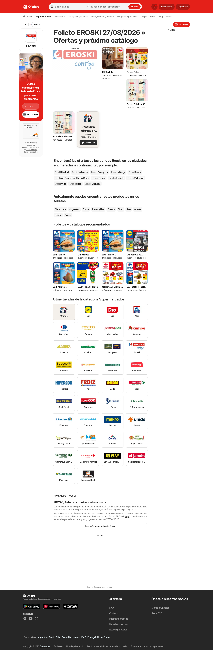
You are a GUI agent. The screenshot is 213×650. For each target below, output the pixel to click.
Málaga (118, 172)
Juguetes (74, 209)
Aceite (137, 209)
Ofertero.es (45, 646)
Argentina (42, 637)
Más (168, 16)
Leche (58, 215)
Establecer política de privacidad (68, 646)
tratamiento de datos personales (31, 150)
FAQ (111, 607)
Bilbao (98, 178)
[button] (31, 606)
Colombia (66, 637)
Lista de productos (118, 629)
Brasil (51, 637)
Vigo (60, 183)
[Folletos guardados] (154, 7)
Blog (161, 16)
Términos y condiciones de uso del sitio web (106, 646)
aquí (127, 516)
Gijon (75, 183)
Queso (111, 209)
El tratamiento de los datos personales (147, 646)
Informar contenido (118, 618)
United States (103, 637)
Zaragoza (99, 172)
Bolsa (86, 209)
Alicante (116, 178)
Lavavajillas (98, 209)
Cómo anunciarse (160, 607)
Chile (58, 637)
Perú (83, 637)
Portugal (91, 637)
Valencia (80, 172)
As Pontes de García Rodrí (72, 178)
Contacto (114, 613)
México (76, 637)
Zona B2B (157, 613)
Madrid (62, 172)
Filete (68, 215)
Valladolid (136, 178)
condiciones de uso (30, 147)
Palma (135, 172)
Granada (92, 183)
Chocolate (60, 209)
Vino (120, 209)
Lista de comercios (118, 624)
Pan (129, 209)
